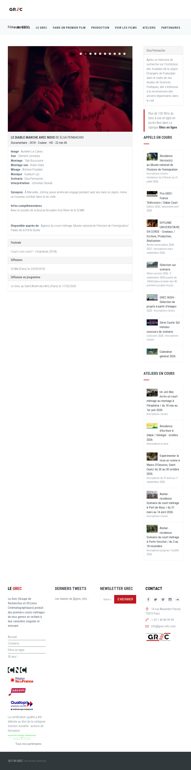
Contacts (13, 643)
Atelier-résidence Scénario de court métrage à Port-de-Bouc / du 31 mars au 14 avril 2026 (163, 503)
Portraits (22, 27)
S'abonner (125, 599)
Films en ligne (16, 650)
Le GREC (41, 27)
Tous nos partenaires (28, 744)
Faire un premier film (69, 27)
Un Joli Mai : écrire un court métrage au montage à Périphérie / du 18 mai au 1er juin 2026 (162, 401)
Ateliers (149, 27)
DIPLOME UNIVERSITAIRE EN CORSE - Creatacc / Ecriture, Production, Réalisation (163, 232)
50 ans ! (12, 656)
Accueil (12, 637)
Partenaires (170, 27)
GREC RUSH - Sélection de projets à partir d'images (161, 302)
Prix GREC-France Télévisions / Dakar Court (162, 198)
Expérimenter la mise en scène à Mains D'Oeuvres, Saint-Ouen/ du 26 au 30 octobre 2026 (163, 465)
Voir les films (126, 27)
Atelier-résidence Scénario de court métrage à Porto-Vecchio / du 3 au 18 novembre (163, 537)
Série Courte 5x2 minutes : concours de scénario (163, 327)
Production (100, 27)
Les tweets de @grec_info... (72, 599)
